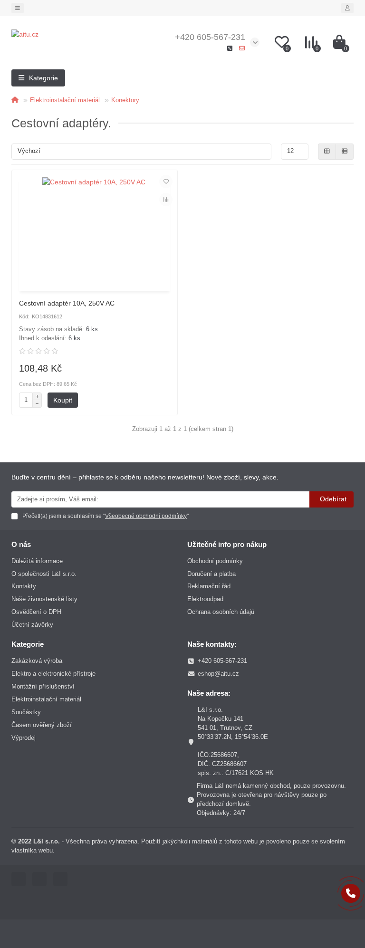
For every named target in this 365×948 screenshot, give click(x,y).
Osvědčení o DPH (36, 611)
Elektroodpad (205, 599)
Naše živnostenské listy (44, 599)
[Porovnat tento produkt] (166, 199)
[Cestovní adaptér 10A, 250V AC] (94, 232)
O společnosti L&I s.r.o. (44, 573)
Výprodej (23, 737)
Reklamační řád (209, 586)
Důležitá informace (37, 561)
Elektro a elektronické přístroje (53, 673)
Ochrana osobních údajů (220, 611)
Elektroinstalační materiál (65, 100)
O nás (21, 544)
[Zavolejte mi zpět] (350, 893)
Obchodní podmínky (215, 561)
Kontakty (23, 586)
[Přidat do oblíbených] (166, 181)
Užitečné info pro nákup (227, 544)
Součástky (26, 712)
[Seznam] (345, 152)
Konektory (125, 100)
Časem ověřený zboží (41, 724)
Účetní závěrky (32, 624)
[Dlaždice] (327, 152)
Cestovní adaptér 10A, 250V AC (67, 303)
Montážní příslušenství (43, 686)
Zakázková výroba (36, 660)
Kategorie (27, 644)
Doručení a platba (211, 573)
